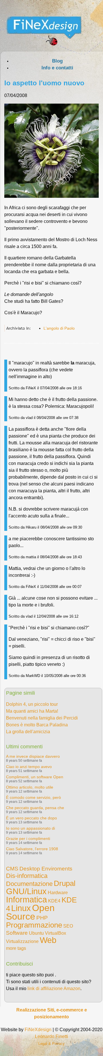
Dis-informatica (26, 875)
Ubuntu (36, 933)
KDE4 (54, 900)
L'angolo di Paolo (59, 328)
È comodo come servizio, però (33, 797)
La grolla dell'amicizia (28, 731)
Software (17, 933)
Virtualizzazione (22, 941)
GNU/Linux (26, 891)
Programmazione (34, 925)
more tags (16, 948)
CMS (12, 869)
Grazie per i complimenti (28, 838)
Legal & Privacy (51, 1043)
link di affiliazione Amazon (53, 988)
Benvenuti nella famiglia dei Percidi (42, 718)
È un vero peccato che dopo (31, 818)
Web (48, 940)
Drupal (65, 883)
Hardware (58, 892)
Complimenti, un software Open (34, 777)
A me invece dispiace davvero (33, 756)
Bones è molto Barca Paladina (37, 724)
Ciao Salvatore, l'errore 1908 (32, 849)
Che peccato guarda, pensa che (35, 807)
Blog (57, 61)
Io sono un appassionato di (30, 828)
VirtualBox (55, 933)
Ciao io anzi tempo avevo (29, 766)
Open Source (30, 912)
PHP (42, 918)
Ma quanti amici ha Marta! (32, 711)
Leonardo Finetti (51, 1036)
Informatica (26, 899)
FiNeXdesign (38, 1029)
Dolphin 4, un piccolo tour (32, 704)
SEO (68, 926)
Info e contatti (57, 67)
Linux (21, 908)
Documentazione (29, 883)
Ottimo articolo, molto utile (29, 787)
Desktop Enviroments (45, 869)
